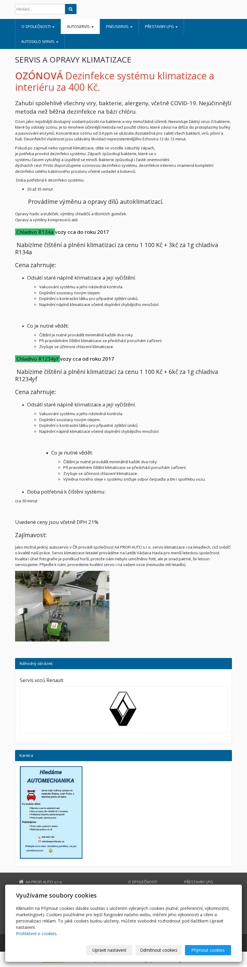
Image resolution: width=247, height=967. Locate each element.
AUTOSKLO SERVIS (38, 41)
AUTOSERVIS (79, 26)
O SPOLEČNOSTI (36, 26)
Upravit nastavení (109, 950)
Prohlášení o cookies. (37, 933)
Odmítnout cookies (158, 950)
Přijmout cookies (208, 950)
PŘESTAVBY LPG (160, 26)
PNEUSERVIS (118, 26)
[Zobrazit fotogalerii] (123, 709)
